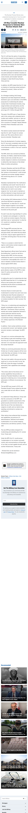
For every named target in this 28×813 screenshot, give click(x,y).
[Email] (18, 30)
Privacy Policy (11, 512)
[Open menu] (2, 2)
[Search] (22, 2)
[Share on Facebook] (13, 30)
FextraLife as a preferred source (14, 467)
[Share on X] (15, 30)
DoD (14, 12)
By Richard (4, 32)
